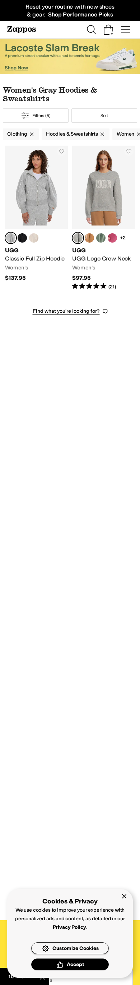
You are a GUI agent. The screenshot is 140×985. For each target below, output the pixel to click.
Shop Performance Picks (80, 14)
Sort (104, 115)
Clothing (17, 134)
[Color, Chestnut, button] (89, 238)
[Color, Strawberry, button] (112, 238)
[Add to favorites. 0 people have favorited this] (61, 151)
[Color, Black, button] (22, 238)
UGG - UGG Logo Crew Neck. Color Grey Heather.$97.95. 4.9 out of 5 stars (103, 218)
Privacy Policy (69, 927)
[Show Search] (91, 30)
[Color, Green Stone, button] (101, 238)
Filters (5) (41, 115)
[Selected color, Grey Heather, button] (11, 238)
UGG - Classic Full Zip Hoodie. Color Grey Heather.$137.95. (36, 218)
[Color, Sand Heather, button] (33, 238)
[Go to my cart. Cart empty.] (108, 30)
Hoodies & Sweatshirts (72, 134)
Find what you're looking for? (66, 311)
